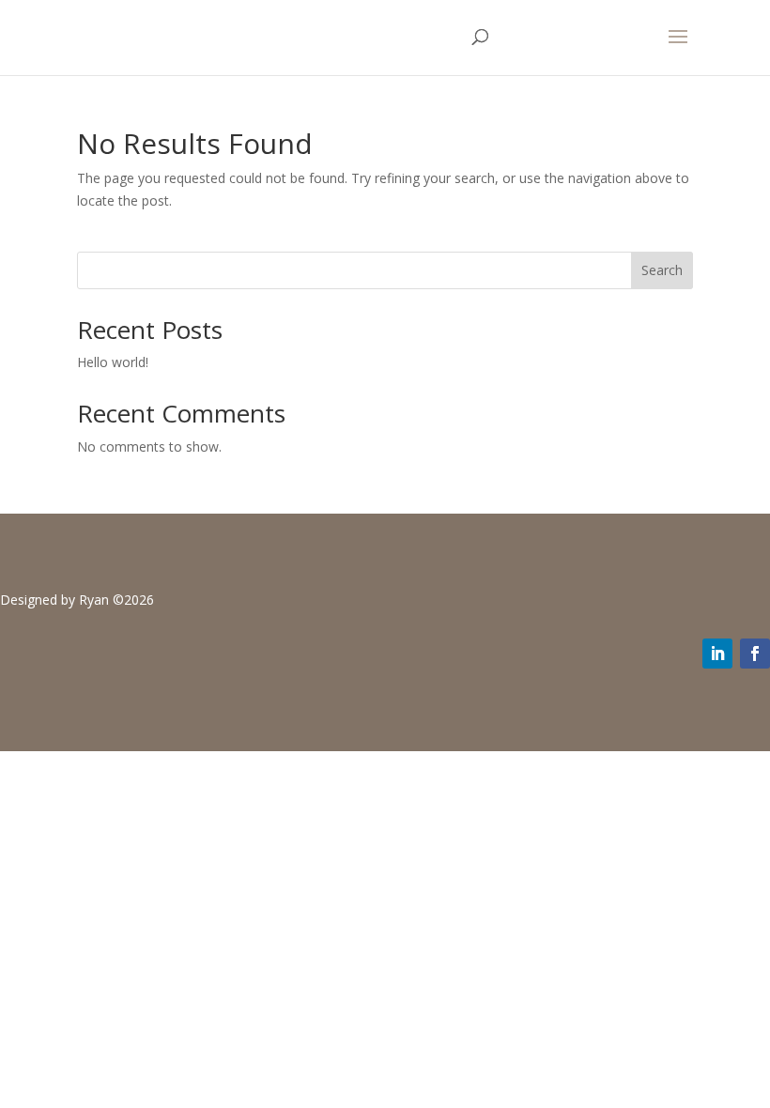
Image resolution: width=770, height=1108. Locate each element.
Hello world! (112, 362)
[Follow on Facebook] (755, 654)
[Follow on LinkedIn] (717, 654)
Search (662, 270)
